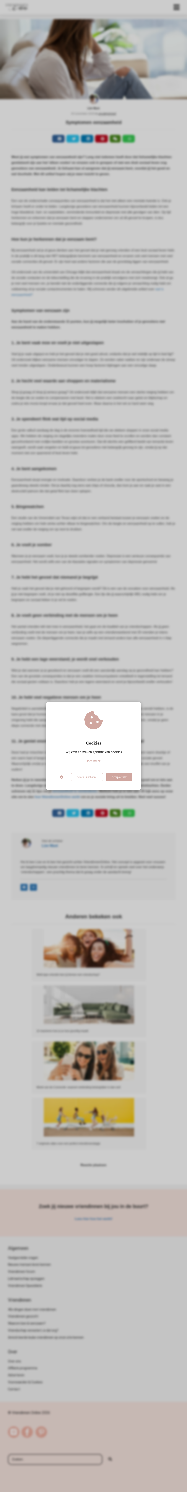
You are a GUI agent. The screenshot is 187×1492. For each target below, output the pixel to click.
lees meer (93, 761)
